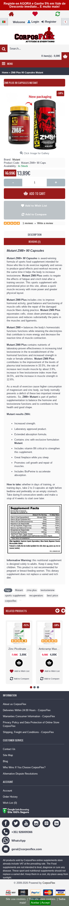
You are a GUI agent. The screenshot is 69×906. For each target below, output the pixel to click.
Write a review (45, 223)
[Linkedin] (57, 823)
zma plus (32, 590)
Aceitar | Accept (40, 902)
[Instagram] (36, 823)
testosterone (47, 590)
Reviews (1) (34, 242)
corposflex (10, 600)
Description (34, 234)
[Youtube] (26, 823)
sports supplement (15, 595)
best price (52, 595)
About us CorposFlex (14, 704)
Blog (5, 761)
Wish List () (10, 802)
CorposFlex (49, 882)
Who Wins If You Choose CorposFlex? (24, 767)
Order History (10, 796)
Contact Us (9, 749)
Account (7, 790)
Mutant (16, 159)
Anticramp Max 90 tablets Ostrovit (50, 648)
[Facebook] (6, 823)
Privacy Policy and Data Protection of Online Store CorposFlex (31, 724)
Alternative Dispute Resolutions (20, 773)
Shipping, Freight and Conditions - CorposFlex (28, 732)
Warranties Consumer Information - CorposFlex (29, 716)
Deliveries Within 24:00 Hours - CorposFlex (27, 710)
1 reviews (28, 223)
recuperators (36, 595)
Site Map (8, 755)
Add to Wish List (36, 205)
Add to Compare (36, 214)
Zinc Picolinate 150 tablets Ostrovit (19, 648)
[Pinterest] (47, 823)
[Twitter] (16, 823)
